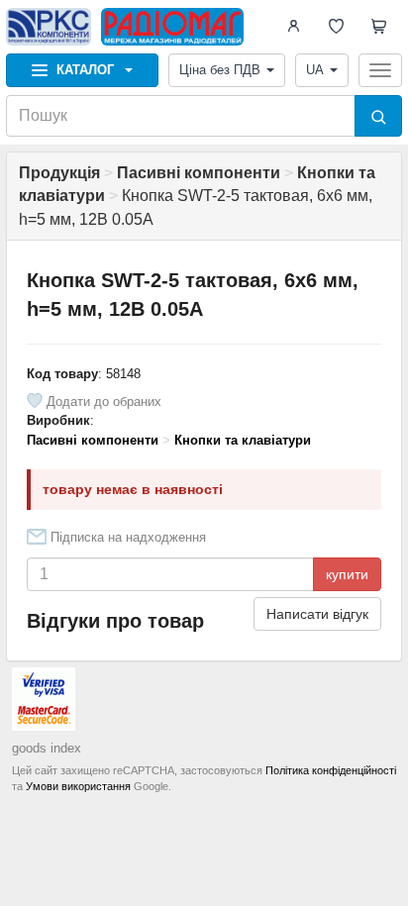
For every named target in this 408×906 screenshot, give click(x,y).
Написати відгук (317, 614)
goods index (46, 748)
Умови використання (78, 786)
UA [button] (315, 69)
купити (347, 574)
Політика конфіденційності (330, 770)
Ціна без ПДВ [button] (219, 69)
